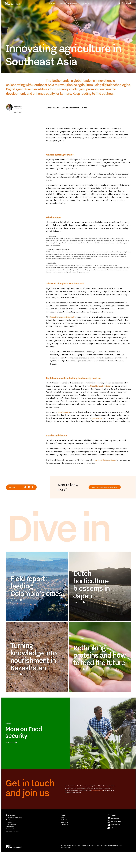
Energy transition (11, 824)
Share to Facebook (29, 487)
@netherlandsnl (115, 825)
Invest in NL (64, 824)
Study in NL (64, 822)
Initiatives (85, 3)
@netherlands (115, 818)
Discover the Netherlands (68, 3)
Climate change (10, 820)
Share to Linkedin (33, 487)
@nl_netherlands (116, 821)
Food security (10, 822)
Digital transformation (12, 831)
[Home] (13, 3)
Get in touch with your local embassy (104, 487)
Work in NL (64, 820)
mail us (113, 828)
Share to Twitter (25, 487)
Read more (14, 600)
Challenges (51, 3)
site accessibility (66, 847)
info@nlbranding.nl (97, 790)
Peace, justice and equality (14, 817)
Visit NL (63, 817)
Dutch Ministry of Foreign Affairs (90, 845)
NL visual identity (114, 845)
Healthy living (10, 826)
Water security (10, 829)
